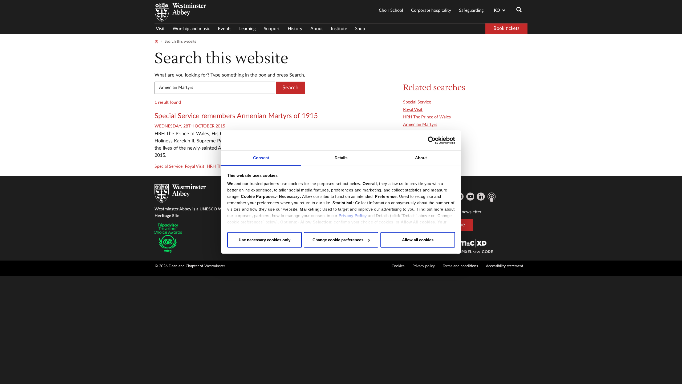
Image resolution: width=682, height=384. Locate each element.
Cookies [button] (398, 266)
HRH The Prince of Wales (427, 117)
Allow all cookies (417, 239)
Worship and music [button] (191, 28)
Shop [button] (360, 28)
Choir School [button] (391, 10)
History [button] (295, 28)
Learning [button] (247, 28)
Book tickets (506, 28)
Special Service (168, 166)
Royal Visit (194, 166)
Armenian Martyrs (420, 124)
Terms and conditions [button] (460, 266)
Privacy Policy (353, 215)
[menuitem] (162, 29)
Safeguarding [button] (471, 10)
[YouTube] (470, 197)
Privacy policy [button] (423, 266)
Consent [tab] (261, 157)
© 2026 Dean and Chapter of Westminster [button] (190, 266)
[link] (472, 243)
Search (290, 87)
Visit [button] (160, 28)
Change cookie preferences (337, 239)
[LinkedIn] (481, 197)
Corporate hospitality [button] (431, 10)
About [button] (316, 28)
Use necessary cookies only (264, 239)
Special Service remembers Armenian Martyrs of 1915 (236, 116)
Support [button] (272, 28)
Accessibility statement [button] (504, 266)
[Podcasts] (492, 197)
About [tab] (421, 157)
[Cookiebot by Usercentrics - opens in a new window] (431, 140)
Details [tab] (341, 157)
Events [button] (224, 28)
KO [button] (497, 10)
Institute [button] (339, 28)
